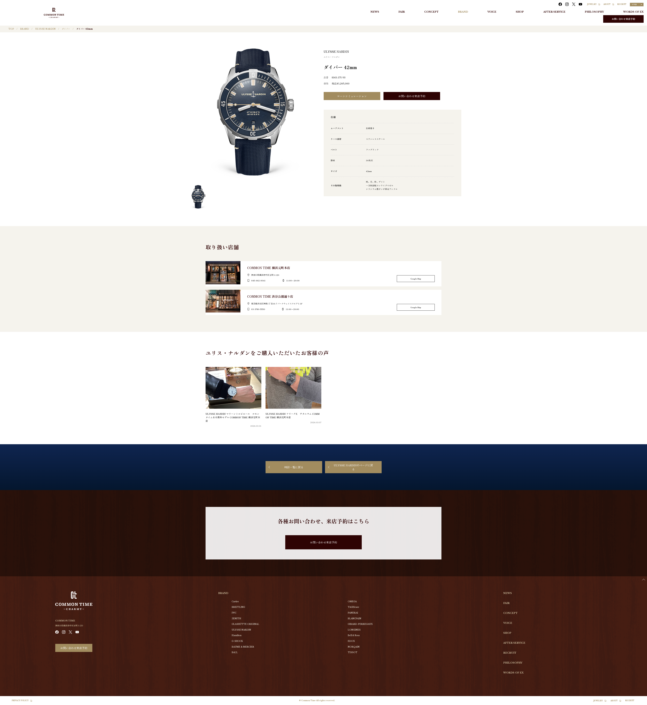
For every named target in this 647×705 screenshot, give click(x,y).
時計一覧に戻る (293, 467)
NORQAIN (354, 647)
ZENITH (236, 618)
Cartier (235, 601)
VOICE (491, 11)
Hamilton (236, 635)
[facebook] (560, 4)
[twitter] (573, 4)
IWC (234, 613)
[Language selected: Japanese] (638, 701)
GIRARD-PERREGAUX (360, 624)
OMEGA (352, 601)
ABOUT (607, 4)
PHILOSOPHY (594, 11)
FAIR (401, 11)
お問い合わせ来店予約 (623, 19)
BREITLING (238, 607)
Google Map (415, 278)
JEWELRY (592, 4)
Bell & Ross (354, 635)
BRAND (463, 11)
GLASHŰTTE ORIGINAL (245, 624)
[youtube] (580, 4)
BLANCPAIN (354, 618)
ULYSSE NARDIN (45, 29)
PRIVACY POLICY (20, 700)
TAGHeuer (353, 607)
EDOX (351, 641)
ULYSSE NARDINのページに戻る (353, 467)
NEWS (375, 11)
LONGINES (354, 630)
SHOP (520, 11)
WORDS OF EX (633, 11)
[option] (638, 702)
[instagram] (567, 4)
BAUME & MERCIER (243, 647)
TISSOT (352, 652)
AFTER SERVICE (554, 11)
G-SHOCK (237, 641)
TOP (11, 29)
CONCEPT (431, 11)
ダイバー (66, 29)
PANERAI (353, 613)
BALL (235, 652)
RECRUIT (621, 4)
